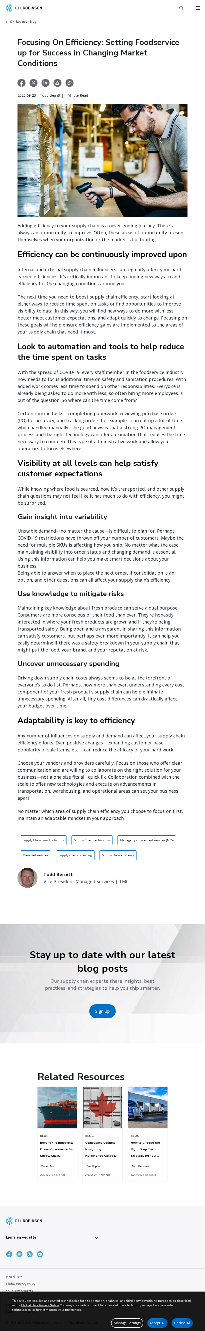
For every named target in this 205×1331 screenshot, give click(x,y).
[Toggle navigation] (198, 8)
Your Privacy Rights (19, 1291)
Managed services (35, 855)
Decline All (182, 1323)
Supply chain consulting (75, 855)
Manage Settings (127, 1323)
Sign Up (102, 1011)
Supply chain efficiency (118, 855)
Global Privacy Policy (20, 1284)
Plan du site (14, 1277)
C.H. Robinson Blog (23, 21)
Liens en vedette (21, 1237)
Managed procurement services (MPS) (147, 840)
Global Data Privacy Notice (40, 1305)
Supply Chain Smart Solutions (43, 840)
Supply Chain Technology (92, 840)
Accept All (157, 1323)
